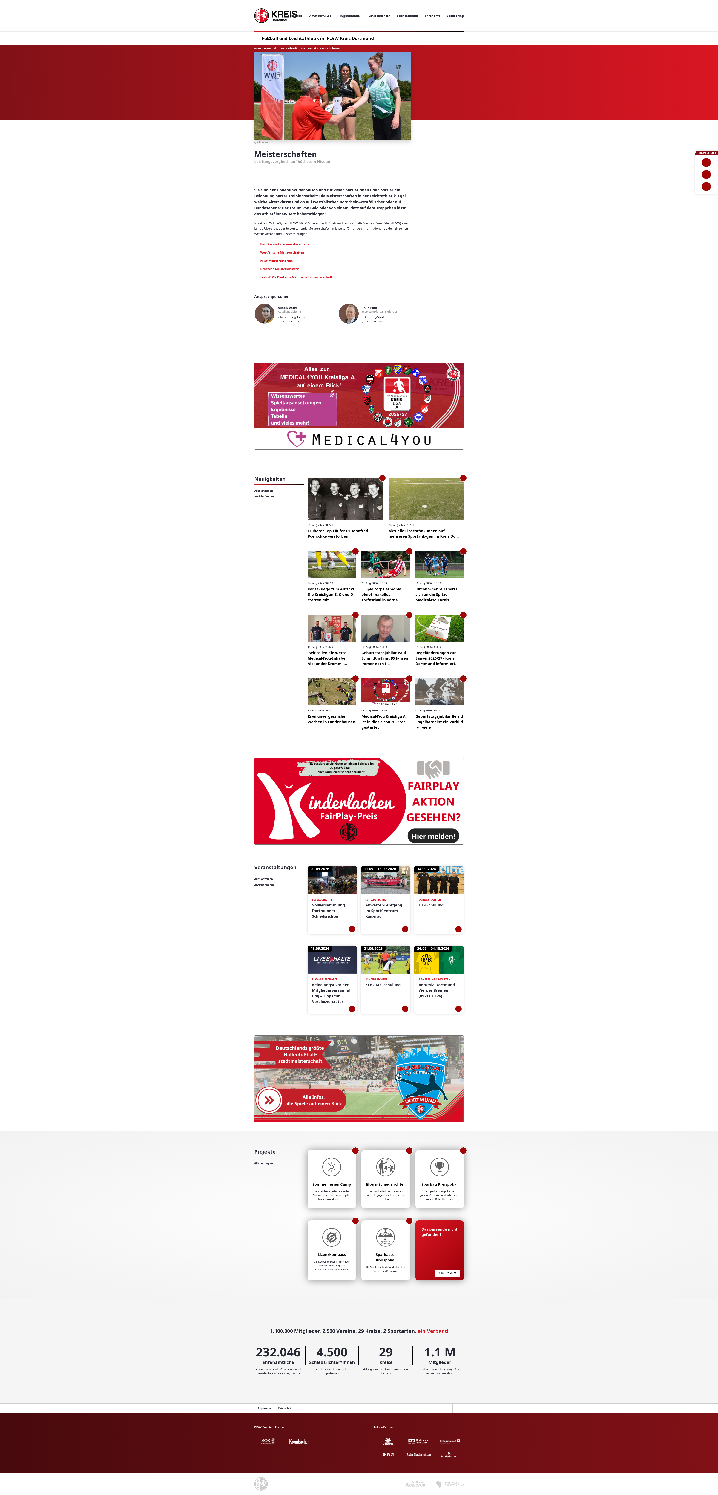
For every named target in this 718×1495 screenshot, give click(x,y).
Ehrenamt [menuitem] (432, 16)
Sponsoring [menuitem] (455, 16)
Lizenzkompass (332, 1254)
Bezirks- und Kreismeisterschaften (286, 244)
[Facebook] (257, 173)
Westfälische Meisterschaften (282, 252)
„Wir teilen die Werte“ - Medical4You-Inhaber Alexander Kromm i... (329, 658)
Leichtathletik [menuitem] (407, 16)
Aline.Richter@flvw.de (291, 317)
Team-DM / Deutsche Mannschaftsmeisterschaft (296, 277)
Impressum (264, 1408)
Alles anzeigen (263, 490)
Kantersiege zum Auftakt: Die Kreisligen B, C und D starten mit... (332, 594)
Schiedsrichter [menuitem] (379, 16)
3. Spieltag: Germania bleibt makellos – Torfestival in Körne (381, 594)
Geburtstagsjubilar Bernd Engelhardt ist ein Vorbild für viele (439, 722)
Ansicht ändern (264, 496)
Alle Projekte (447, 1273)
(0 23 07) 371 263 (288, 321)
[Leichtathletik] (706, 174)
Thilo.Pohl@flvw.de (373, 317)
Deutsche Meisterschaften (279, 269)
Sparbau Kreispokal (439, 1184)
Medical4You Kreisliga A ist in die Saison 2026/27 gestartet (383, 722)
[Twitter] (268, 173)
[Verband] (706, 186)
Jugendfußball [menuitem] (351, 16)
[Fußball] (706, 162)
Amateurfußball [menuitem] (321, 16)
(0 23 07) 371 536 (372, 321)
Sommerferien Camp (331, 1184)
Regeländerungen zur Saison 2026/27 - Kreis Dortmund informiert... (437, 658)
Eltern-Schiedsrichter (385, 1184)
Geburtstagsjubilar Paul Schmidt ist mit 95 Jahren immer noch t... (384, 658)
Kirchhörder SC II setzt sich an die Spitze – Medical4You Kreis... (436, 594)
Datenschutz (285, 1408)
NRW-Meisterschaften (276, 261)
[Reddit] (280, 173)
